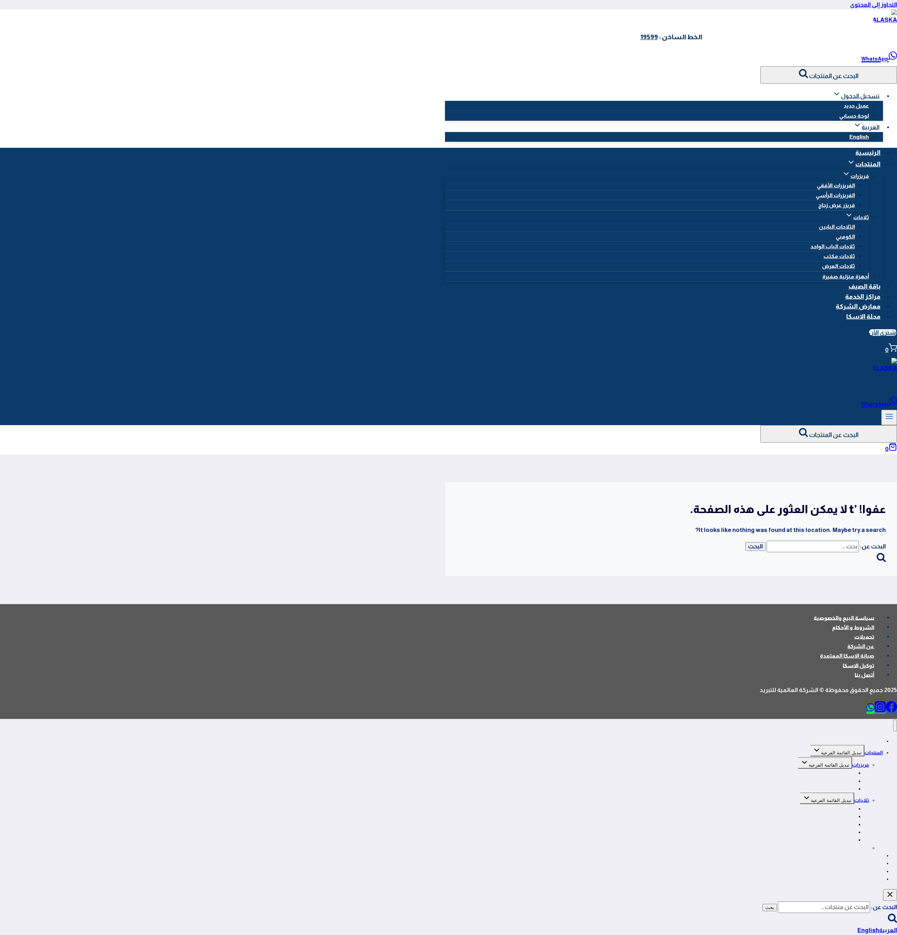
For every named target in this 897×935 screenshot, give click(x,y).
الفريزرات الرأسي (835, 195)
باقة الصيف (864, 286)
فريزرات (860, 765)
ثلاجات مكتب (839, 256)
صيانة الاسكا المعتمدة (847, 656)
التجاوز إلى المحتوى (873, 4)
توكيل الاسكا (858, 665)
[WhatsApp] (870, 709)
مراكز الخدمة (863, 296)
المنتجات (873, 752)
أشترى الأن (883, 332)
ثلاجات (861, 800)
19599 (649, 37)
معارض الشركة (858, 306)
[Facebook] (891, 709)
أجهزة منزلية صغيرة (845, 276)
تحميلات (864, 636)
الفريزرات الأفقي (836, 185)
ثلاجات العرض (838, 266)
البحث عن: (884, 907)
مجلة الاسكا (863, 316)
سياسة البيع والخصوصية (844, 618)
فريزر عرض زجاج (836, 205)
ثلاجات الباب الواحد (832, 246)
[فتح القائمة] (889, 417)
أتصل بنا (864, 675)
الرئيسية (868, 152)
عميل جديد (856, 106)
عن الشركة (860, 646)
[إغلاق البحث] (890, 895)
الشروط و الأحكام (853, 627)
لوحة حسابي (854, 116)
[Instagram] (880, 709)
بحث (769, 907)
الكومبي (845, 237)
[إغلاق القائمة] (895, 725)
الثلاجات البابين (837, 227)
